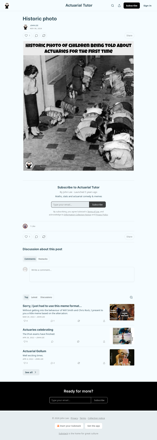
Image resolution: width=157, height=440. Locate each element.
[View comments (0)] (36, 36)
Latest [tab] (34, 297)
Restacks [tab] (42, 259)
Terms (83, 418)
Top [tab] (26, 297)
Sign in (147, 5)
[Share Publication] (119, 5)
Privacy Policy (102, 214)
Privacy (74, 418)
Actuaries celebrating (38, 329)
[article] (78, 313)
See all (29, 372)
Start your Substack (70, 425)
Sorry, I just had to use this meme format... (52, 306)
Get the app (93, 425)
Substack (63, 433)
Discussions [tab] (46, 297)
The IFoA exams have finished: (39, 333)
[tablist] (36, 259)
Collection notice (96, 418)
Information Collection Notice (77, 214)
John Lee (34, 25)
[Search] (112, 5)
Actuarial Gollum (34, 351)
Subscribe (131, 5)
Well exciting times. (33, 355)
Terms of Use (93, 211)
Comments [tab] (30, 259)
